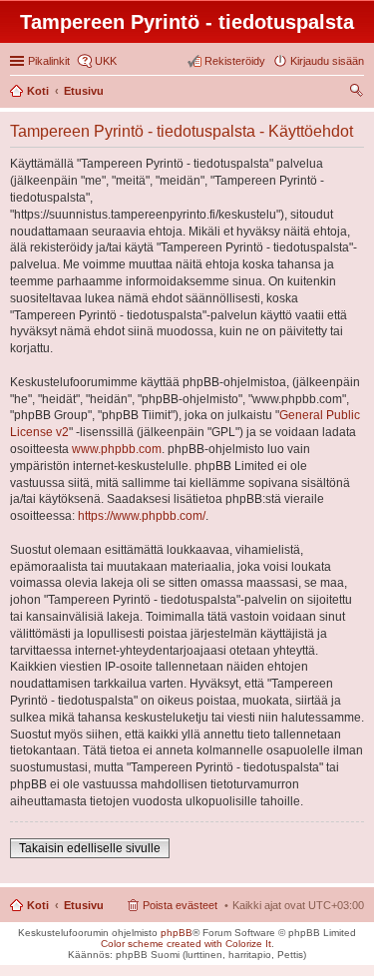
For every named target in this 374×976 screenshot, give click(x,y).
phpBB (176, 932)
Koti (38, 905)
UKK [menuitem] (106, 61)
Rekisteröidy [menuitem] (234, 61)
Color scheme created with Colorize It (186, 943)
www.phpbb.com (117, 449)
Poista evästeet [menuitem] (180, 905)
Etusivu (84, 905)
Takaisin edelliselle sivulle (90, 848)
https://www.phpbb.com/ (141, 516)
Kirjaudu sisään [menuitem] (327, 61)
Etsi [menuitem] (358, 93)
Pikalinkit (49, 61)
